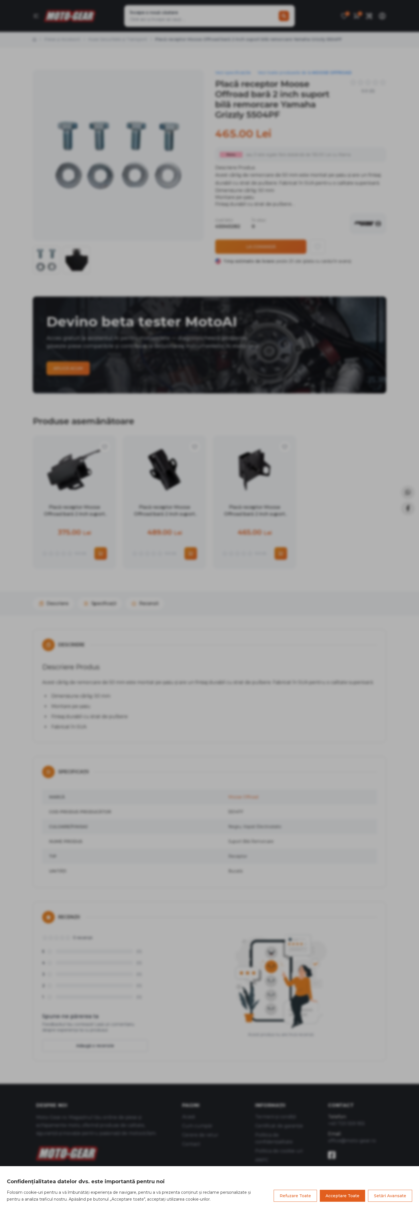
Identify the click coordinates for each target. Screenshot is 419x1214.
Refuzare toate (295, 1195)
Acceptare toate (342, 1195)
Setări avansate (390, 1195)
